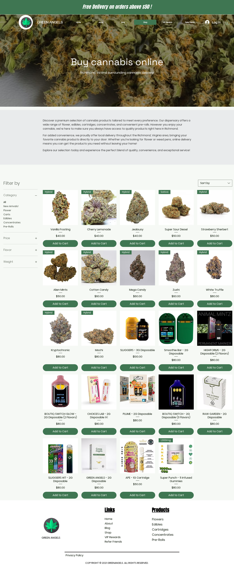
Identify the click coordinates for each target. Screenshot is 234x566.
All (4, 202)
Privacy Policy (74, 555)
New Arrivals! (11, 206)
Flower (7, 210)
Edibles (7, 218)
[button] (227, 22)
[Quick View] (137, 328)
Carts (6, 214)
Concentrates (12, 222)
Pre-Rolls (8, 226)
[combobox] (215, 183)
